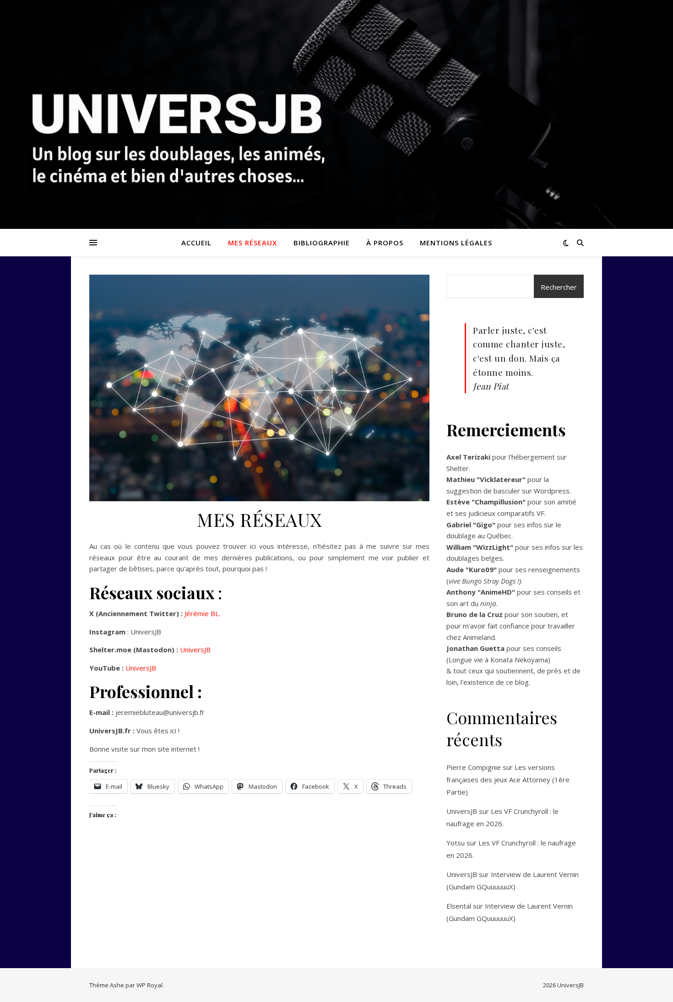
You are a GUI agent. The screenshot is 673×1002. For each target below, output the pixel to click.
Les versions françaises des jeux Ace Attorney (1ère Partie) (508, 779)
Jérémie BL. (202, 613)
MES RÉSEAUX (252, 242)
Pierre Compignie (473, 767)
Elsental (458, 905)
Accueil (196, 242)
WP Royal (149, 985)
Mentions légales (456, 242)
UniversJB (195, 649)
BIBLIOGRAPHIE (321, 242)
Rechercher (559, 287)
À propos (384, 242)
